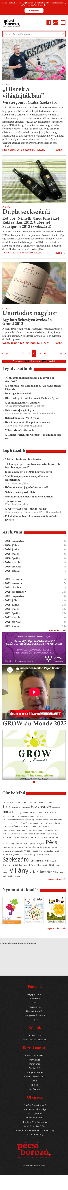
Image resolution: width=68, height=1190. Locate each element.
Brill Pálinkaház (29, 812)
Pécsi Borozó (22, 847)
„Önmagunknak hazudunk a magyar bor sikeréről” (29, 379)
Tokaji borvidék (24, 865)
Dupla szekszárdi (26, 212)
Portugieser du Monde (34, 1015)
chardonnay (22, 816)
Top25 (35, 1019)
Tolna (33, 865)
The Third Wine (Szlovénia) (34, 1122)
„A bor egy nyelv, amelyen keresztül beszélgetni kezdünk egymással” (33, 465)
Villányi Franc (58, 872)
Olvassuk (34, 1098)
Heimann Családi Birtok (11, 830)
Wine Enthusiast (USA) (34, 1126)
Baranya (33, 802)
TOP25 (51, 865)
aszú (4, 802)
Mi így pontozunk (35, 994)
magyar (55, 834)
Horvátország (37, 830)
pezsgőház (41, 843)
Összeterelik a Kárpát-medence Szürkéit (29, 496)
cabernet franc (50, 812)
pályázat (26, 843)
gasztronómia (11, 826)
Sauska (5, 854)
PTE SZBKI (27, 851)
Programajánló (35, 1007)
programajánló (17, 851)
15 (23, 353)
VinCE (34, 1080)
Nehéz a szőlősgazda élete (20, 492)
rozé (61, 851)
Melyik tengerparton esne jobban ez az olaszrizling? (28, 478)
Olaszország (24, 837)
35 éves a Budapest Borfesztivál (23, 459)
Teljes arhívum (55, 630)
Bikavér (40, 802)
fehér (15, 823)
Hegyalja (46, 827)
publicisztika (37, 851)
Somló (30, 854)
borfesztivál (16, 808)
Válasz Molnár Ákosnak (19, 430)
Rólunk (34, 1028)
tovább (58, 149)
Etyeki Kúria (58, 820)
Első (3, 353)
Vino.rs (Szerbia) (34, 1113)
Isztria (57, 830)
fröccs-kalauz (49, 823)
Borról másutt (35, 1048)
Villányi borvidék (41, 871)
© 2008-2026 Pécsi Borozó (34, 1165)
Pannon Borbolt (54, 837)
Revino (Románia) (35, 1134)
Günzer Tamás (36, 827)
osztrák (44, 837)
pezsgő (32, 843)
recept (56, 851)
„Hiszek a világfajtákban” (23, 93)
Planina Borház (57, 847)
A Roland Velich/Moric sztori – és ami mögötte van (33, 436)
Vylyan (17, 876)
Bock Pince (52, 802)
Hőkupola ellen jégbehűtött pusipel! (26, 487)
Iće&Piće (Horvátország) (35, 1105)
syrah (36, 854)
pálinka (19, 843)
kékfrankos (39, 833)
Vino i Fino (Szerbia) (34, 1117)
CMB (37, 816)
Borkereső (35, 998)
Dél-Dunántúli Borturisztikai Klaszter (17, 820)
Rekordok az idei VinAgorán (22, 417)
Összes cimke (55, 879)
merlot (16, 837)
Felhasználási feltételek (34, 1039)
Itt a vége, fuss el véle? (18, 393)
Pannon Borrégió (9, 843)
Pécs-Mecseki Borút (9, 847)
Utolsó (65, 353)
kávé (20, 834)
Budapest (39, 812)
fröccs (41, 823)
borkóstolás (26, 808)
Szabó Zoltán (44, 854)
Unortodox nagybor (29, 313)
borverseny (12, 811)
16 (28, 353)
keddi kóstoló (28, 834)
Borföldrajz (34, 1089)
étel (4, 823)
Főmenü (35, 987)
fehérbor (22, 823)
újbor (57, 865)
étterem (9, 823)
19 (45, 353)
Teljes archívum (54, 928)
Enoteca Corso (48, 820)
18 (39, 353)
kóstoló (49, 834)
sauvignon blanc (15, 854)
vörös (4, 876)
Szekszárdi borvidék (41, 860)
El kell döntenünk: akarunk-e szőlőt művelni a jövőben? (32, 518)
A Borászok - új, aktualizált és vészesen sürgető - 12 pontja (34, 387)
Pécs (51, 842)
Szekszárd (16, 859)
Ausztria (10, 802)
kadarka (6, 834)
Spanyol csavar (14, 501)
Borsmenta (34, 1064)
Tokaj (14, 864)
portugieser (7, 851)
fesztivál (29, 823)
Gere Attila (25, 827)
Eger (33, 820)
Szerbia (54, 861)
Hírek (34, 1002)
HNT (23, 830)
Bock (45, 802)
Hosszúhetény (48, 830)
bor (7, 806)
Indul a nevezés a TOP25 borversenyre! (28, 471)
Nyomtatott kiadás (34, 1011)
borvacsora (56, 808)
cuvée (42, 816)
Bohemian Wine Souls (34, 1076)
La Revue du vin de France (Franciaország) (34, 1130)
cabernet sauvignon (10, 816)
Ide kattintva (39, 3)
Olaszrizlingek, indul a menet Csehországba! (32, 398)
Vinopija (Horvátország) (35, 1109)
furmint (58, 823)
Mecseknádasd (8, 837)
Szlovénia (6, 865)
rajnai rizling (48, 851)
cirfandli (31, 816)
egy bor (39, 820)
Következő (61, 353)
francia (35, 823)
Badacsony (18, 802)
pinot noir (47, 847)
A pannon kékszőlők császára (22, 402)
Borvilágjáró (34, 1068)
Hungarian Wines (35, 1072)
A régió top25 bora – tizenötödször (25, 508)
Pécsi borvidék (35, 847)
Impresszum (35, 1035)
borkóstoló (41, 807)
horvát (28, 830)
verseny (5, 872)
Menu (63, 22)
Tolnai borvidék (42, 865)
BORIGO (35, 1085)
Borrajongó (34, 1059)
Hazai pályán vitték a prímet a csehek (27, 422)
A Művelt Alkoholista (34, 1055)
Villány (18, 870)
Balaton (26, 802)
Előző (6, 353)
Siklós (24, 854)
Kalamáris (14, 834)
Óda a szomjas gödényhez (20, 410)
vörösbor (11, 876)
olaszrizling (36, 837)
